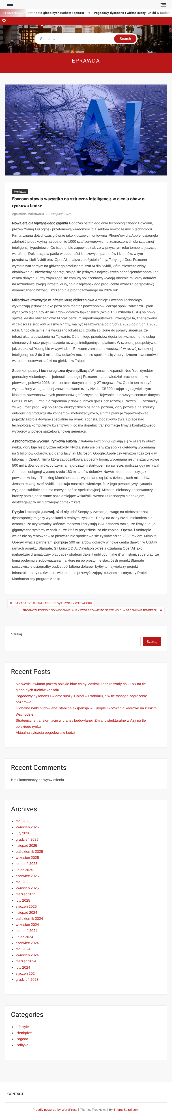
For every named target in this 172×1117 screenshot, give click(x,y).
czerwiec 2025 (27, 876)
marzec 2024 (26, 961)
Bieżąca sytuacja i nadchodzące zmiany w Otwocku (53, 603)
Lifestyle (22, 1027)
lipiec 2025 (24, 870)
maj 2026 (23, 821)
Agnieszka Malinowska (28, 214)
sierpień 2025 (26, 864)
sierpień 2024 (26, 931)
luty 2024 (23, 967)
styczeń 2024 (26, 973)
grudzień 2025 (27, 839)
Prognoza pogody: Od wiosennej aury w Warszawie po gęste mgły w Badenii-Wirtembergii (89, 610)
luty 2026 (23, 833)
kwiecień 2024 (27, 955)
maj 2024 (23, 949)
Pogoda (22, 1039)
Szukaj (16, 634)
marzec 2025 (26, 894)
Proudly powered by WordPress (54, 1109)
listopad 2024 (26, 912)
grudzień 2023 (27, 979)
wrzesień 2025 (27, 857)
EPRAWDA (86, 61)
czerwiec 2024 (27, 943)
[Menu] (9, 4)
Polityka (22, 1045)
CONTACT (15, 1094)
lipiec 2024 (24, 937)
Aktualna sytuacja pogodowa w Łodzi (45, 732)
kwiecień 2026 (27, 827)
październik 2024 (29, 918)
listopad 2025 (26, 845)
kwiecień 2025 (27, 888)
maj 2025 (23, 882)
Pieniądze (20, 191)
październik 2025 (29, 851)
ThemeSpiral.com (126, 1109)
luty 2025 (23, 900)
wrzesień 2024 (27, 925)
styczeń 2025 (26, 906)
